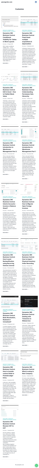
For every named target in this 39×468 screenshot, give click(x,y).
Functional (24, 30)
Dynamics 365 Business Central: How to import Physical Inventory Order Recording (28, 259)
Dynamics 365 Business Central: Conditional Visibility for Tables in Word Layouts (9, 37)
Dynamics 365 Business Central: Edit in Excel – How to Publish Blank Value (9, 92)
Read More (6, 63)
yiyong (24, 46)
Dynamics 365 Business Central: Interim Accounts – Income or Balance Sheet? (9, 204)
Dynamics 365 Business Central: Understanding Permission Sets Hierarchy (28, 92)
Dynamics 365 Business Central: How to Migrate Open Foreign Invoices (28, 204)
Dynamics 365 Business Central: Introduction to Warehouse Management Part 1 (29, 147)
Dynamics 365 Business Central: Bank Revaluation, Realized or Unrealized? (9, 317)
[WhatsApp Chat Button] (36, 465)
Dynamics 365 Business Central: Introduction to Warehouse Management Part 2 (10, 147)
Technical (13, 31)
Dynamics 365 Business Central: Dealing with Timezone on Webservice (28, 316)
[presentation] (9, 22)
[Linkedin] (36, 2)
